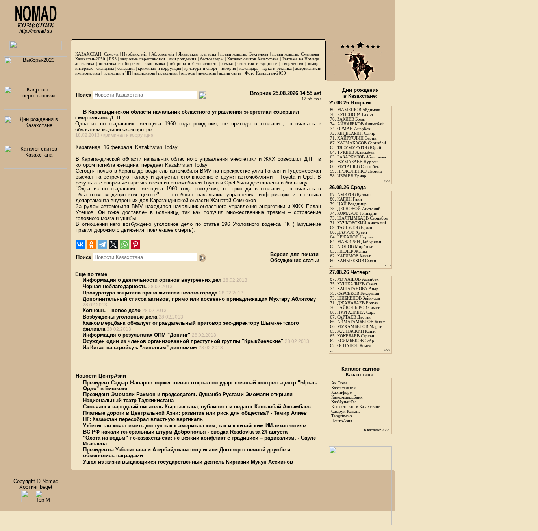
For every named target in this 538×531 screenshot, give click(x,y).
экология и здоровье (257, 63)
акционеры (144, 73)
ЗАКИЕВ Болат (351, 119)
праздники (168, 73)
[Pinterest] (135, 244)
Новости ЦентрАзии (101, 376)
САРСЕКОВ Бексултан (358, 293)
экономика (155, 63)
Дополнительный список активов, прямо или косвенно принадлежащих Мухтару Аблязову (199, 299)
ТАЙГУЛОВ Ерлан (354, 227)
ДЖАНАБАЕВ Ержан (357, 302)
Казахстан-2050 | (92, 58)
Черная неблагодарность (115, 286)
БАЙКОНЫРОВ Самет (358, 307)
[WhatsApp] (124, 244)
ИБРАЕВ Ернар (351, 175)
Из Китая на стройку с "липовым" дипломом (140, 347)
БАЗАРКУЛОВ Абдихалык (362, 157)
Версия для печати (294, 254)
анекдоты (207, 73)
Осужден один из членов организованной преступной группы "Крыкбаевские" (183, 341)
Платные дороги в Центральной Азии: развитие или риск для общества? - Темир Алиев (195, 413)
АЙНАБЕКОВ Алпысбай (360, 123)
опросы (188, 73)
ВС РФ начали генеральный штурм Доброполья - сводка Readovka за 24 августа (185, 432)
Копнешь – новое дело (112, 310)
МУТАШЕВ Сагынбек (358, 166)
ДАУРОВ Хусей (352, 232)
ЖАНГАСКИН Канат (356, 331)
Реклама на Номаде (300, 58)
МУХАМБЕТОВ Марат (359, 326)
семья (227, 63)
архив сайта (230, 73)
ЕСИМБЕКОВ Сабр (355, 340)
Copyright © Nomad (35, 481)
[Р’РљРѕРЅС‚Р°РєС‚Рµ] (80, 244)
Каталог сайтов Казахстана (253, 58)
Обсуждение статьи (294, 260)
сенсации (126, 68)
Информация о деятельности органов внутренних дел (152, 280)
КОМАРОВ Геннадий (357, 213)
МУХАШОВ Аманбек (357, 279)
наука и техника (276, 68)
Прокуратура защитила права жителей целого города (150, 293)
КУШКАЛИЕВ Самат (357, 283)
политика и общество (120, 63)
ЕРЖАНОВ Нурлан (355, 237)
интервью (84, 68)
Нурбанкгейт (134, 54)
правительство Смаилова (295, 54)
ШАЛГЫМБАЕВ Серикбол (362, 218)
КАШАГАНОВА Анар (357, 288)
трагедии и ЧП (117, 73)
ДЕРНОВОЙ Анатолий (358, 208)
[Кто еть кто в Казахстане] (360, 523)
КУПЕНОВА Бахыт (355, 114)
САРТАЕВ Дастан (354, 317)
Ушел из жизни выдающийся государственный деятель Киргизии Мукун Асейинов (188, 462)
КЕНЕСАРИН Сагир (356, 133)
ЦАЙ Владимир (352, 203)
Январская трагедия (197, 54)
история (228, 68)
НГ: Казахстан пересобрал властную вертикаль (143, 419)
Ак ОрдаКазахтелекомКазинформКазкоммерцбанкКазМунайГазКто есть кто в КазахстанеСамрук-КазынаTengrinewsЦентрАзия (355, 401)
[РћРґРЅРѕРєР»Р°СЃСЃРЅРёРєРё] (91, 244)
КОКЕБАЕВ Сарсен (355, 336)
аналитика (84, 63)
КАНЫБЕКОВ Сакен (356, 260)
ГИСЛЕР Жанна (352, 251)
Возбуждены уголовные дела (120, 317)
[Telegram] (102, 244)
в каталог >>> (377, 429)
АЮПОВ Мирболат (355, 246)
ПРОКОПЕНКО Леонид (359, 171)
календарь (248, 68)
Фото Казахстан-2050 (265, 73)
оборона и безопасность (193, 63)
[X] (113, 244)
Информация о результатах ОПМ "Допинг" (136, 335)
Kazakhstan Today (156, 147)
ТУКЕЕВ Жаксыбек (355, 152)
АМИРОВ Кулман (354, 194)
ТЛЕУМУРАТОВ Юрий (359, 147)
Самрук (111, 54)
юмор (313, 63)
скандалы (105, 68)
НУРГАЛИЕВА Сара (356, 312)
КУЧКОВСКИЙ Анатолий (361, 222)
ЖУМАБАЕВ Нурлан (357, 161)
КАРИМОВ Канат (354, 255)
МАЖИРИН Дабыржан (359, 241)
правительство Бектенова (244, 54)
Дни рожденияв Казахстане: (360, 93)
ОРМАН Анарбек (353, 128)
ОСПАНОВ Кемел (354, 345)
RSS (113, 58)
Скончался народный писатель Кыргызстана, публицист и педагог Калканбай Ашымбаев (197, 407)
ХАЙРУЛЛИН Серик (356, 138)
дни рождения (183, 58)
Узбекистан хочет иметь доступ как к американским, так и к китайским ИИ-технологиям (195, 426)
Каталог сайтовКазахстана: (360, 372)
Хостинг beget (35, 487)
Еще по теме (91, 274)
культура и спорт (200, 68)
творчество (292, 63)
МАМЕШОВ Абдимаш (358, 109)
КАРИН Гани (349, 199)
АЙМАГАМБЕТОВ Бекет (361, 321)
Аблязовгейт (162, 54)
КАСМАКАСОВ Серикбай (361, 142)
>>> (387, 180)
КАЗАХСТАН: (88, 54)
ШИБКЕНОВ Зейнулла (358, 298)
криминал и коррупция (159, 68)
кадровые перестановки (142, 58)
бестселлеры (211, 58)
